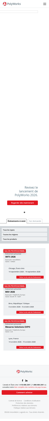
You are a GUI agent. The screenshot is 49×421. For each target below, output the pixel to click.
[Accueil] (12, 3)
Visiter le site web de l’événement (30, 277)
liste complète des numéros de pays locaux (30, 387)
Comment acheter (24, 392)
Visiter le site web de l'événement (30, 312)
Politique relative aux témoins (24, 408)
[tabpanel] (24, 109)
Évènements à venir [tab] (17, 221)
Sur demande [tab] (35, 221)
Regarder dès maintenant (22, 203)
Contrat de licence (15, 401)
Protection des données (24, 403)
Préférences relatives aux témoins (24, 405)
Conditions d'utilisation (32, 401)
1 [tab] (24, 212)
